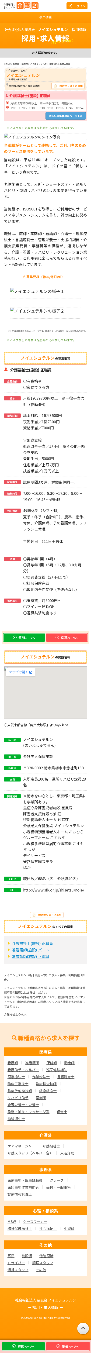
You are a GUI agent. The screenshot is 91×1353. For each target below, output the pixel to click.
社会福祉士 (48, 1228)
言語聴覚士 (65, 1076)
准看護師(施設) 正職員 (30, 956)
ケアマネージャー (21, 1145)
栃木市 (60, 768)
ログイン (80, 6)
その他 (41, 1269)
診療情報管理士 (19, 1194)
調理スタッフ (42, 1262)
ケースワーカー (35, 1221)
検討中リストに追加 (71, 86)
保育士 (62, 1111)
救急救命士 (48, 1090)
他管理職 (46, 1255)
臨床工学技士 (17, 1083)
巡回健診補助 (56, 1069)
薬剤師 (41, 1097)
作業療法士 (41, 1076)
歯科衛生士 (16, 1118)
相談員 (69, 1228)
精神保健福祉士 (19, 1228)
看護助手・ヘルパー (23, 1069)
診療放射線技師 (19, 1090)
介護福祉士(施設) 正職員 (32, 943)
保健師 (51, 1062)
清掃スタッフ (17, 1269)
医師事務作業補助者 (23, 1187)
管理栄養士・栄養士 (23, 1104)
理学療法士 (16, 1076)
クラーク (57, 1180)
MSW (11, 1221)
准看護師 (32, 1062)
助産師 (69, 1062)
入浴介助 (67, 1152)
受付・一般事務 (58, 1187)
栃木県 (49, 768)
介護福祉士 (11, 1014)
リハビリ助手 (17, 1097)
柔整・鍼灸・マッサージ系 (28, 1111)
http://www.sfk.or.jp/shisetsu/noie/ (53, 890)
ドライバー (16, 1262)
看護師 (12, 1062)
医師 (10, 1255)
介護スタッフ (30, 1152)
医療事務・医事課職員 (24, 1180)
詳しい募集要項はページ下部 (65, 116)
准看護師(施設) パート (30, 950)
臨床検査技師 (46, 1083)
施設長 (27, 1255)
